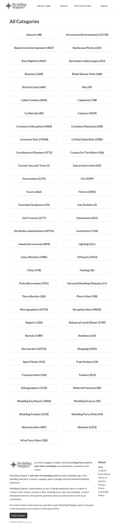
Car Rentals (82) (34, 113)
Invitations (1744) (87, 231)
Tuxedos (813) (87, 375)
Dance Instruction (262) (87, 165)
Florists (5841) (87, 191)
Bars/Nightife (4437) (34, 61)
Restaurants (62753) (34, 348)
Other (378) (34, 270)
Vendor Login (43, 5)
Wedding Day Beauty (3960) (34, 401)
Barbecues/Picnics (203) (87, 47)
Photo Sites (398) (87, 296)
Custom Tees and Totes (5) (34, 165)
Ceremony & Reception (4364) (34, 126)
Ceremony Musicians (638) (87, 126)
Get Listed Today (82, 5)
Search (103, 5)
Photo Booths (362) (34, 296)
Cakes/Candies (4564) (34, 100)
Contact (102, 470)
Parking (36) (87, 270)
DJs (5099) (87, 178)
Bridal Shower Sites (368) (87, 74)
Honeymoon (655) (87, 218)
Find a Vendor (18, 515)
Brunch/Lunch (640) (34, 87)
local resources (60, 488)
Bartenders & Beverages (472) (87, 61)
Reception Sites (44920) (87, 309)
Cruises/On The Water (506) (87, 152)
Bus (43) (87, 87)
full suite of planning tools (44, 475)
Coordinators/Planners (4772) (34, 152)
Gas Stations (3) (87, 204)
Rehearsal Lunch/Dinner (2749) (87, 322)
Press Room (104, 474)
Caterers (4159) (87, 113)
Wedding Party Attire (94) (87, 414)
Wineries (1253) (87, 427)
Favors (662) (33, 191)
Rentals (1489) (34, 335)
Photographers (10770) (34, 309)
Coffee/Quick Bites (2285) (87, 139)
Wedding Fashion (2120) (34, 414)
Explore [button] (63, 5)
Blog (100, 466)
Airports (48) (34, 34)
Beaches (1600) (34, 74)
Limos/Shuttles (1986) (34, 257)
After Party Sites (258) (34, 440)
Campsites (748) (87, 100)
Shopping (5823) (87, 348)
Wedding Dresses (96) (87, 401)
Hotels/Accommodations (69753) (34, 231)
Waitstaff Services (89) (87, 388)
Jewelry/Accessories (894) (34, 244)
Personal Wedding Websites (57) (87, 283)
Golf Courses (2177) (34, 218)
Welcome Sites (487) (34, 427)
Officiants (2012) (87, 257)
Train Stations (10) (87, 361)
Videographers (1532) (34, 388)
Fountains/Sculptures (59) (34, 204)
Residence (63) (87, 335)
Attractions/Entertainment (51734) (87, 34)
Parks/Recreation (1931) (34, 283)
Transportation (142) (34, 375)
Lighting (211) (87, 244)
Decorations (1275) (34, 178)
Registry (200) (34, 322)
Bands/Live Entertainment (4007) (34, 47)
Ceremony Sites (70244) (34, 139)
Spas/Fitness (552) (34, 361)
